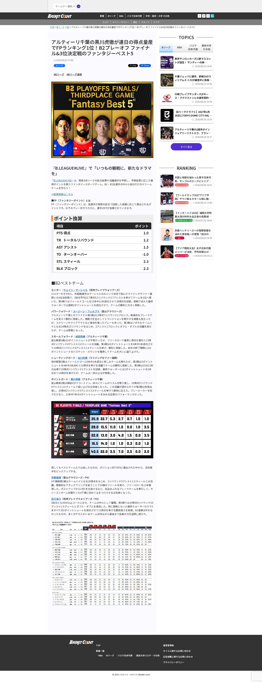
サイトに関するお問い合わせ (177, 650)
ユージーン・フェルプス (86, 311)
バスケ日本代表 (134, 15)
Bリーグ (112, 15)
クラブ (156, 22)
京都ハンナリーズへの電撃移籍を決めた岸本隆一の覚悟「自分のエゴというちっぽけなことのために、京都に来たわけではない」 (193, 232)
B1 (179, 238)
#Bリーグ (59, 74)
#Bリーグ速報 (74, 74)
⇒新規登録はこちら (62, 194)
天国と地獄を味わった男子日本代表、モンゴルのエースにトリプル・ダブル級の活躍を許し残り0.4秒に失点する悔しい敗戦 (193, 179)
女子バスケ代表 (181, 255)
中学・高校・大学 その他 (157, 15)
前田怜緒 (80, 336)
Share (146, 65)
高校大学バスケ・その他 (148, 655)
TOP (98, 645)
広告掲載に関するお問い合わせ (178, 656)
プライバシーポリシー (173, 662)
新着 (102, 15)
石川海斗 (56, 499)
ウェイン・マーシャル (75, 290)
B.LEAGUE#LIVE (62, 180)
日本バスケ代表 (181, 185)
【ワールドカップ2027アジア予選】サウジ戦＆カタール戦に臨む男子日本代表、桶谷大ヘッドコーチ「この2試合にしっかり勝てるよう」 (193, 197)
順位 (135, 22)
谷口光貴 (82, 358)
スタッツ (145, 22)
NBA (121, 15)
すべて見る (186, 147)
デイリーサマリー (121, 22)
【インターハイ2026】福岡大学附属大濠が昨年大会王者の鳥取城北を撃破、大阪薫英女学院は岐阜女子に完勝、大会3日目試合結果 (193, 214)
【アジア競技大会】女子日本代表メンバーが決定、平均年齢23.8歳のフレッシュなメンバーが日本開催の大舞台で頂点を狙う (193, 250)
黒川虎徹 (75, 379)
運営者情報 (168, 645)
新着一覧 (100, 650)
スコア (105, 22)
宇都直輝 (56, 477)
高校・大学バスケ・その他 (184, 220)
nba (179, 47)
